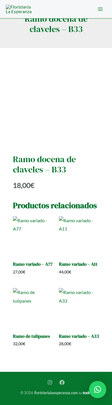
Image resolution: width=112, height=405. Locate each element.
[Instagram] (50, 382)
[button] (97, 389)
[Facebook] (62, 382)
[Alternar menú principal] (100, 9)
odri (87, 392)
